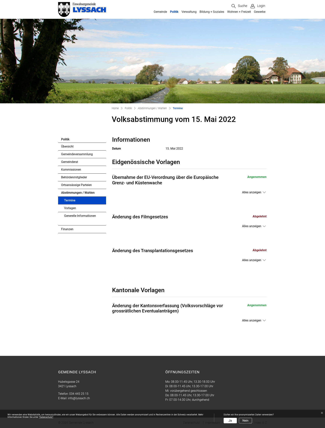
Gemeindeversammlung (77, 154)
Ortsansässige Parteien (76, 185)
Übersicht (67, 146)
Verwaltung (189, 12)
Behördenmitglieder (74, 177)
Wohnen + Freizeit (239, 12)
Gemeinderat (69, 162)
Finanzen (67, 229)
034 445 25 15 (78, 393)
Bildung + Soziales (212, 12)
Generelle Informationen (80, 216)
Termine (74, 201)
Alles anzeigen (251, 192)
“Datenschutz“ (46, 417)
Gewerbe (259, 12)
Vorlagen (70, 208)
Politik (174, 12)
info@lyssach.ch (79, 398)
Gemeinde (160, 12)
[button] (239, 6)
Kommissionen (71, 169)
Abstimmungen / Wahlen (78, 192)
